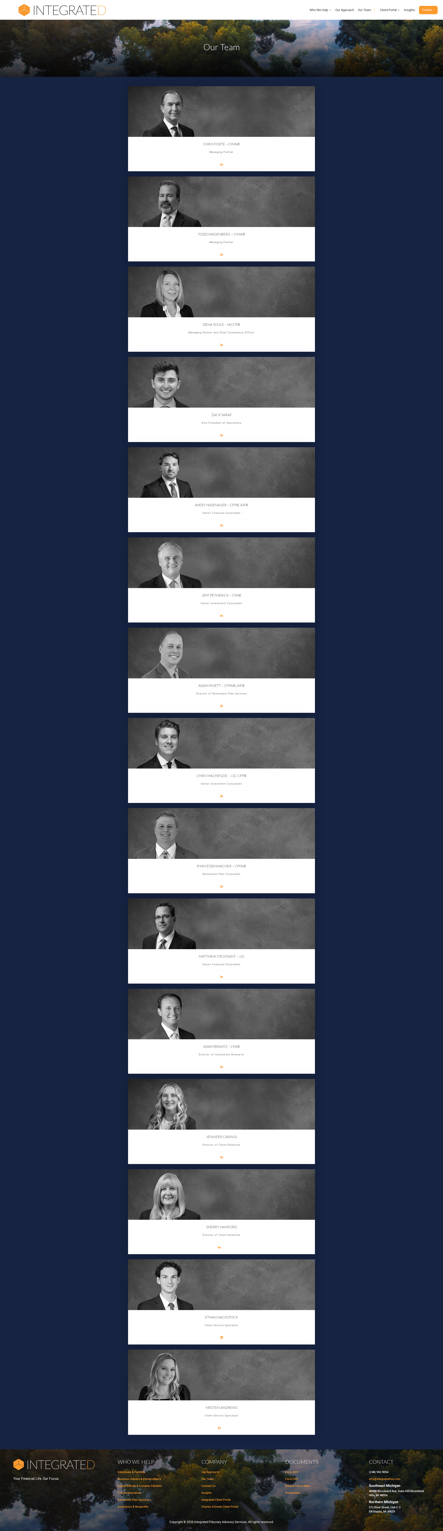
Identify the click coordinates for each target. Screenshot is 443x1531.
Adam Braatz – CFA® (221, 1046)
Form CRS (291, 1479)
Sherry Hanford (221, 1227)
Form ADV (291, 1472)
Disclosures (293, 1492)
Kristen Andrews (221, 1407)
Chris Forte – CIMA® (221, 144)
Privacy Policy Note (297, 1486)
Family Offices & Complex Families (140, 1486)
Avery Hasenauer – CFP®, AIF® (221, 505)
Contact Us (208, 1486)
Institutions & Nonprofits (133, 1506)
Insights (409, 10)
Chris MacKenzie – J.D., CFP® (222, 776)
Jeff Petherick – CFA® (221, 595)
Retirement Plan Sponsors (134, 1499)
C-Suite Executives (129, 1492)
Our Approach (344, 10)
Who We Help (319, 10)
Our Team (364, 10)
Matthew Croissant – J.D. (221, 956)
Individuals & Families (131, 1472)
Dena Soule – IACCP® (221, 324)
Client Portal (388, 10)
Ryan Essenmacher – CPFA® (221, 866)
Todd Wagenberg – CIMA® (221, 234)
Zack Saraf (221, 415)
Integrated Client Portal (216, 1499)
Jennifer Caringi (221, 1137)
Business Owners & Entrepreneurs (139, 1479)
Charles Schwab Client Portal (219, 1506)
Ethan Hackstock (221, 1317)
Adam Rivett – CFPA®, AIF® (221, 685)
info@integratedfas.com (384, 1479)
